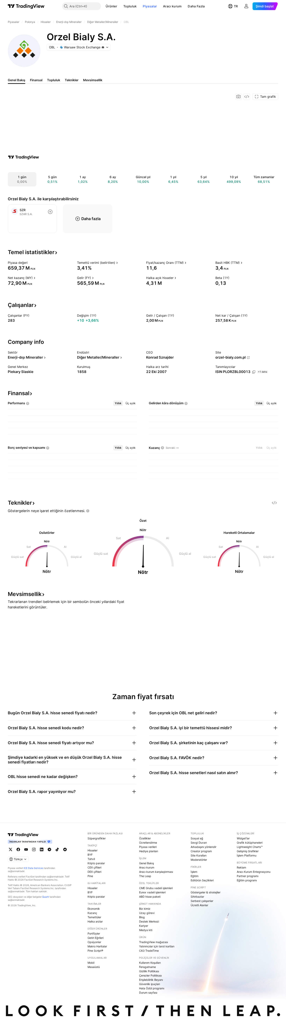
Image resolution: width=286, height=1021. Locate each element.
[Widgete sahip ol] (246, 96)
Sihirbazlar (197, 896)
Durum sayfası (148, 992)
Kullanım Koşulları (150, 962)
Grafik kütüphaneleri (249, 842)
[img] (103, 47)
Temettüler (94, 917)
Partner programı (247, 876)
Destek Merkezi (149, 921)
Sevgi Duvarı (199, 842)
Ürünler (111, 6)
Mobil (91, 962)
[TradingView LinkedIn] (41, 849)
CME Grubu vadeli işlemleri (156, 888)
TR (236, 6)
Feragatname (147, 967)
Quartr (45, 896)
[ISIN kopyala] (253, 372)
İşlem (194, 871)
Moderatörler (199, 859)
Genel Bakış (146, 863)
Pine (90, 876)
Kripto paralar (96, 863)
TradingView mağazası (153, 942)
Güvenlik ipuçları (149, 984)
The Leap (145, 876)
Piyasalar (150, 6)
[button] (120, 6)
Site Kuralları (198, 855)
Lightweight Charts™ (250, 847)
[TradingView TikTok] (57, 849)
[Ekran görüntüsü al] (238, 96)
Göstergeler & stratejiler (205, 892)
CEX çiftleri (94, 867)
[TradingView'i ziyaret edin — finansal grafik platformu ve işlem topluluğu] (23, 157)
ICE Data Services (33, 868)
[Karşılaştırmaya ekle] (50, 211)
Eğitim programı (247, 880)
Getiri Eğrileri (96, 937)
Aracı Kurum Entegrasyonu (253, 871)
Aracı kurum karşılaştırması (156, 871)
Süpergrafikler (97, 838)
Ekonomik (94, 908)
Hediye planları (148, 851)
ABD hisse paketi (150, 896)
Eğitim (194, 876)
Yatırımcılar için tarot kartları (156, 946)
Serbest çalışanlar (202, 901)
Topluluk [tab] (53, 80)
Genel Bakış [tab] (16, 80)
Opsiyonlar (94, 942)
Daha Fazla (196, 6)
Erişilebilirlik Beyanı (151, 979)
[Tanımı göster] (30, 262)
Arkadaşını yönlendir (203, 847)
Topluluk (130, 6)
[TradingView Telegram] (49, 849)
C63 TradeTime (149, 950)
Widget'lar (243, 838)
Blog (142, 917)
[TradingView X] (10, 849)
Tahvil (91, 859)
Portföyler (94, 933)
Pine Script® (95, 950)
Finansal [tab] (36, 80)
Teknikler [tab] (71, 80)
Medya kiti (145, 930)
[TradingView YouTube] (26, 849)
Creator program (201, 851)
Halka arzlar (95, 921)
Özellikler (145, 838)
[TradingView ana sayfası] (26, 6)
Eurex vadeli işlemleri (152, 892)
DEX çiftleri (94, 871)
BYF (90, 854)
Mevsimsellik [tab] (92, 80)
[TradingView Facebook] (18, 849)
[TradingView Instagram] (34, 849)
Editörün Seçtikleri (202, 880)
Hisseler (92, 850)
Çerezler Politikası (150, 975)
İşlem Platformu (246, 855)
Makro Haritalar (97, 946)
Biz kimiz (144, 908)
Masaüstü (94, 967)
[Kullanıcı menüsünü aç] (246, 6)
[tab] (118, 403)
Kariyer (143, 925)
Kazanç (92, 913)
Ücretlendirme (148, 842)
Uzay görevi (146, 913)
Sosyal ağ (197, 838)
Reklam (241, 867)
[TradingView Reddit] (65, 849)
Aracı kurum (172, 6)
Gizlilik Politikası (149, 971)
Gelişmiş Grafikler (248, 851)
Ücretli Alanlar (199, 905)
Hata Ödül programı (151, 988)
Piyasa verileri (148, 847)
